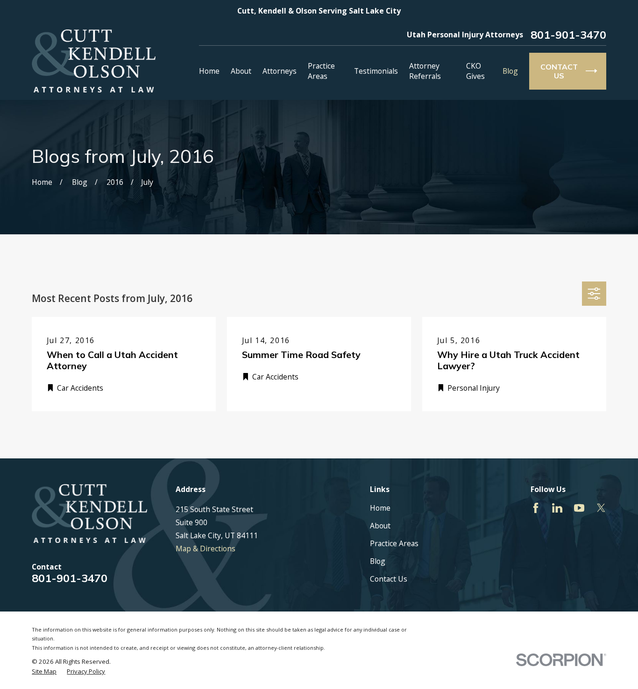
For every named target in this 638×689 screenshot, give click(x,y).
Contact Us (388, 579)
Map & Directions (205, 548)
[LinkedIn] (557, 508)
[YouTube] (579, 508)
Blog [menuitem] (510, 71)
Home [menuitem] (209, 71)
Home (380, 508)
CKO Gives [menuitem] (475, 71)
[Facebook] (536, 508)
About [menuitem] (241, 71)
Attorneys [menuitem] (279, 71)
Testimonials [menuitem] (376, 71)
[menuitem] (44, 671)
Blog (377, 561)
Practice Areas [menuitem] (321, 71)
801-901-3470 (568, 35)
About (380, 525)
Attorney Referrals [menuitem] (425, 71)
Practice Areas (394, 543)
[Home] (94, 61)
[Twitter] (601, 508)
